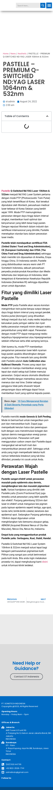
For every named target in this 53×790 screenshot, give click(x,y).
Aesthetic (22, 53)
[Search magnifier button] (42, 5)
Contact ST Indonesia (26, 676)
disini (45, 561)
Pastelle (20, 190)
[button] (49, 5)
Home (6, 53)
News (13, 53)
